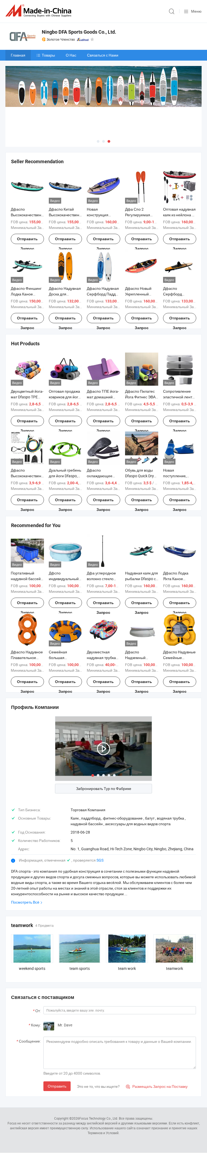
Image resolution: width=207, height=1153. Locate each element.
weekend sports (32, 968)
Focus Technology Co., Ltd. (98, 1118)
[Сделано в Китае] (39, 10)
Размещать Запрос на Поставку (157, 1086)
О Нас (71, 55)
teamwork (174, 968)
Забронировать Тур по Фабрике (103, 788)
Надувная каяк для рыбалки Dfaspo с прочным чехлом (141, 578)
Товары (48, 55)
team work (127, 968)
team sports (80, 968)
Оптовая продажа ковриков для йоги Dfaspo (64, 397)
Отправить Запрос (27, 240)
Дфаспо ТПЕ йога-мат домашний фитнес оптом (103, 397)
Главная (18, 55)
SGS (100, 860)
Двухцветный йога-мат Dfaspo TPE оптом (27, 397)
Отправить (57, 1086)
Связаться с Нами (102, 55)
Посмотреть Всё (25, 902)
